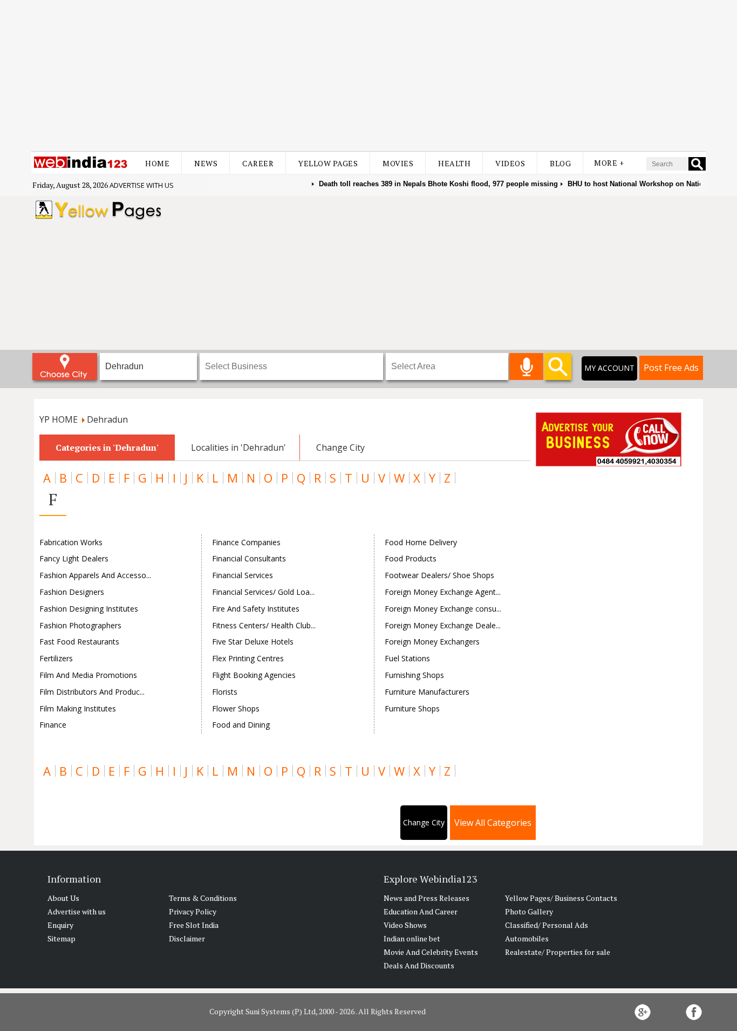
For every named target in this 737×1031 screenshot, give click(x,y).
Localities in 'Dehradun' (238, 447)
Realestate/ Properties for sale (557, 952)
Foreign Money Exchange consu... (443, 608)
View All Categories (492, 823)
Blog (560, 163)
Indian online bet (412, 938)
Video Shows (405, 925)
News (205, 163)
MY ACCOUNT (609, 368)
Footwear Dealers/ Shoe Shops (439, 575)
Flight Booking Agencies (254, 675)
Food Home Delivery (421, 542)
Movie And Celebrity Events (431, 952)
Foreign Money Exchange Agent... (443, 592)
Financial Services (242, 575)
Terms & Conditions (203, 898)
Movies (398, 163)
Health (454, 163)
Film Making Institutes (77, 708)
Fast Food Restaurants (79, 641)
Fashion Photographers (80, 625)
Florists (224, 692)
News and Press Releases (426, 898)
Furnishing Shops (414, 675)
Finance (52, 725)
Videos (510, 163)
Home (157, 163)
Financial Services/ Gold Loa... (263, 592)
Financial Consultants (249, 558)
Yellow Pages (328, 163)
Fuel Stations (407, 658)
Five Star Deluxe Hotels (253, 641)
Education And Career (421, 911)
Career (258, 163)
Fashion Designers (71, 592)
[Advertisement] (368, 75)
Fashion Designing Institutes (88, 608)
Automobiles (527, 938)
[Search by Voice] (526, 366)
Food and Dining (241, 725)
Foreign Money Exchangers (432, 641)
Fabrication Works (71, 542)
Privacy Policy (192, 911)
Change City (340, 447)
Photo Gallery (529, 911)
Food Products (410, 558)
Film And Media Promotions (88, 675)
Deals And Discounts (419, 965)
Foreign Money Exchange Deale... (443, 625)
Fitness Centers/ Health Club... (264, 625)
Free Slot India (194, 925)
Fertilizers (56, 658)
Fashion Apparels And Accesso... (95, 575)
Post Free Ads (671, 368)
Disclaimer (187, 938)
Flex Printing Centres (248, 658)
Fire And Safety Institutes (255, 608)
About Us (63, 898)
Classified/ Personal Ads (546, 925)
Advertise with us (142, 185)
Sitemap (61, 938)
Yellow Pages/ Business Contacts (561, 898)
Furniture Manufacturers (427, 692)
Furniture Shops (412, 708)
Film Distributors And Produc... (92, 692)
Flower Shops (236, 708)
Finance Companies (246, 542)
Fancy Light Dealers (73, 558)
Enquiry (60, 925)
